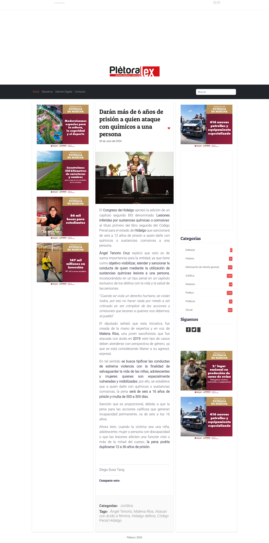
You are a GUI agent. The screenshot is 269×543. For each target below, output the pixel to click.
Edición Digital (63, 91)
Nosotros (47, 91)
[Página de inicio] (134, 70)
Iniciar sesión (59, 3)
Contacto (80, 91)
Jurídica (209, 275)
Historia (209, 258)
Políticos (209, 301)
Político (209, 292)
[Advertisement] (134, 33)
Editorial (209, 250)
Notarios (209, 284)
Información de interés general (209, 267)
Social (209, 310)
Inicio (36, 91)
